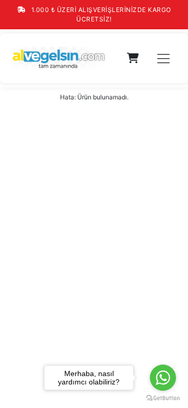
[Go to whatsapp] (163, 378)
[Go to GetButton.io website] (163, 397)
